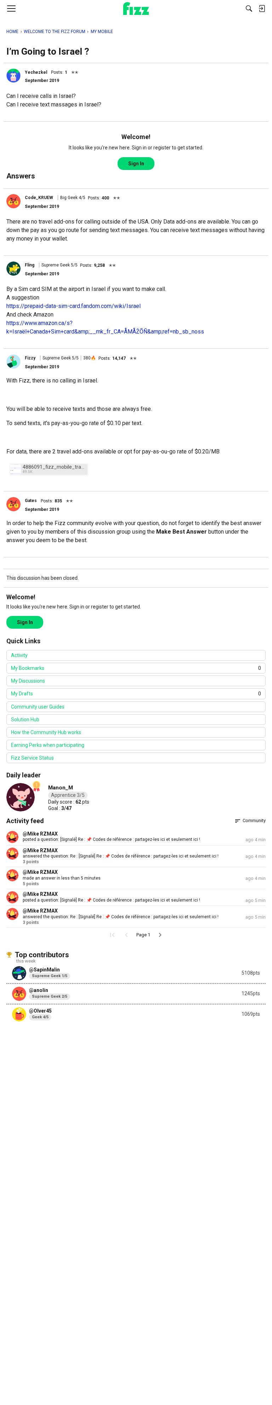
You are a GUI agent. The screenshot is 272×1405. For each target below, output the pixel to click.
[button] (13, 75)
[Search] (249, 8)
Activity (19, 655)
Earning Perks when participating (47, 745)
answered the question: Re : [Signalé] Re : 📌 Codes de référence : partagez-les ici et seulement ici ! (121, 856)
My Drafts (136, 693)
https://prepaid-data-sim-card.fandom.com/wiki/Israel (73, 306)
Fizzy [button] (30, 358)
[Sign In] (261, 8)
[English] (136, 8)
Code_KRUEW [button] (39, 197)
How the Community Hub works (46, 732)
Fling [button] (29, 265)
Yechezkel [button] (36, 72)
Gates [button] (31, 500)
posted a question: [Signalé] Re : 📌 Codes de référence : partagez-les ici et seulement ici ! (111, 839)
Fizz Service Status (32, 758)
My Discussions (28, 681)
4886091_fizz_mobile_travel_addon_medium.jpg (54, 467)
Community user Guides (37, 707)
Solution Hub (25, 719)
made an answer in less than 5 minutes (62, 878)
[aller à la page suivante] (160, 935)
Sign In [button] (136, 163)
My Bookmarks (136, 668)
